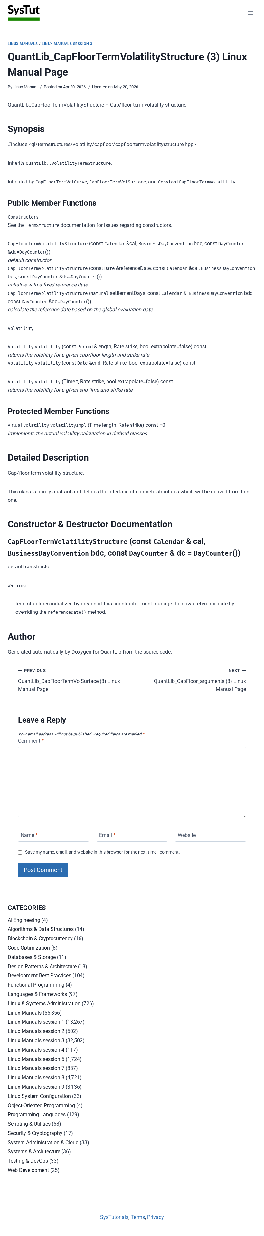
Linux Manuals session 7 (36, 1068)
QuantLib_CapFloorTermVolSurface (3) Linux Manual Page (69, 680)
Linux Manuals (23, 44)
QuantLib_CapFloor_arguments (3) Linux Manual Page (200, 680)
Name (29, 835)
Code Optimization (29, 948)
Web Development (28, 1170)
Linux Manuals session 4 (36, 1050)
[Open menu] (250, 13)
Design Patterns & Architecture (42, 966)
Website (187, 835)
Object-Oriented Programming (41, 1105)
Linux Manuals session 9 (36, 1087)
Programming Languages (37, 1114)
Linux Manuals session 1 (36, 1022)
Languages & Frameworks (37, 994)
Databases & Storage (32, 957)
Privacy (155, 1217)
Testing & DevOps (28, 1161)
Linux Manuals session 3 (67, 44)
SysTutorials (114, 1217)
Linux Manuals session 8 (36, 1077)
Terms (138, 1217)
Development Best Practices (39, 975)
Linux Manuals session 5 (36, 1059)
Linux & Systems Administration (44, 1003)
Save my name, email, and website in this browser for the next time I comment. (102, 852)
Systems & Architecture (34, 1151)
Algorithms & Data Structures (41, 929)
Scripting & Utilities (29, 1124)
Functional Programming (36, 985)
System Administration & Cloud (43, 1142)
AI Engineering (24, 920)
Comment (31, 741)
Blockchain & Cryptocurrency (40, 938)
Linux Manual (25, 86)
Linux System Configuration (39, 1096)
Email (107, 835)
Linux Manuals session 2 (36, 1031)
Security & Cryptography (35, 1133)
